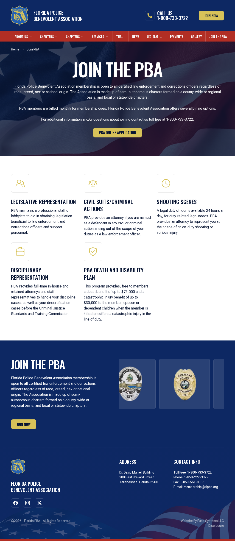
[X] (39, 503)
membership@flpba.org (201, 487)
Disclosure (216, 525)
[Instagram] (27, 503)
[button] (23, 36)
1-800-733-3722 (199, 472)
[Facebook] (15, 503)
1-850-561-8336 (192, 482)
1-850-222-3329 (196, 477)
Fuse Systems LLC (210, 521)
